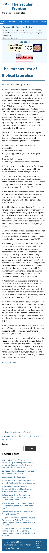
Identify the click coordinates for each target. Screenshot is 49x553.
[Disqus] (23, 396)
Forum (35, 21)
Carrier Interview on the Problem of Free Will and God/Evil (17, 512)
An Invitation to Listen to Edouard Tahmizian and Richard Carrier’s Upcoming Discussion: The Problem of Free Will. (18, 532)
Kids (27, 21)
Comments (12, 362)
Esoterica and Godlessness (13, 477)
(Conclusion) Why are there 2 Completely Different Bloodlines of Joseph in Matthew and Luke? (16, 489)
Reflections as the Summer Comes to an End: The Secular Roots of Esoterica (18, 481)
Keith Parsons (8, 84)
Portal (43, 21)
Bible (4, 362)
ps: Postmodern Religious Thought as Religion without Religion (18, 472)
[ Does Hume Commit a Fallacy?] (16, 432)
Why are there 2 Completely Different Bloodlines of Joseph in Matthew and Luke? (18, 505)
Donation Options (10, 38)
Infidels (12, 21)
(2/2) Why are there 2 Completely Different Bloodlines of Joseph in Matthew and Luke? (16, 497)
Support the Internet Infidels (18, 27)
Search (5, 444)
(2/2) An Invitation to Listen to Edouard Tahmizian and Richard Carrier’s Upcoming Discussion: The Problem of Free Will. (18, 521)
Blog (20, 21)
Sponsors (24, 41)
